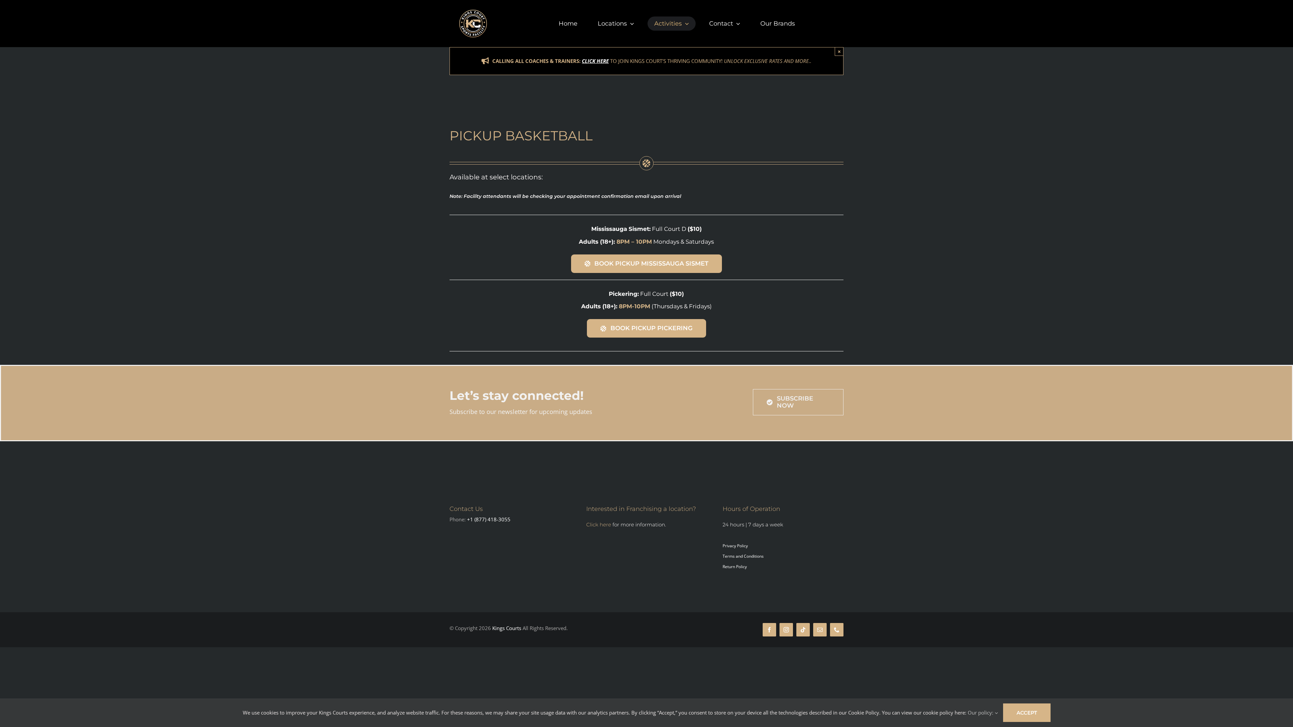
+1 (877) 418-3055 (488, 519)
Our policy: (981, 712)
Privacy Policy (735, 546)
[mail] (820, 629)
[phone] (836, 629)
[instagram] (786, 629)
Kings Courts (507, 628)
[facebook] (769, 629)
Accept (1027, 712)
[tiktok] (803, 629)
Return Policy (735, 566)
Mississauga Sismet (620, 229)
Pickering (623, 293)
